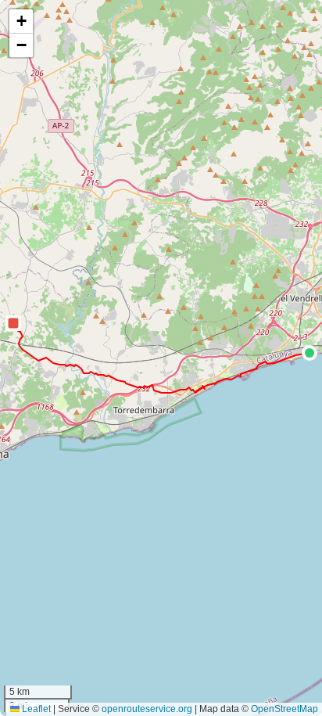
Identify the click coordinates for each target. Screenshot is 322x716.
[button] (309, 353)
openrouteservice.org (147, 708)
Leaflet (35, 708)
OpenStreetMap (284, 708)
